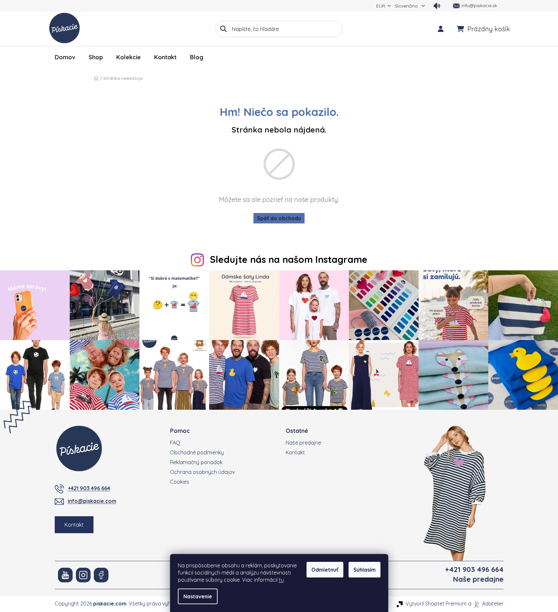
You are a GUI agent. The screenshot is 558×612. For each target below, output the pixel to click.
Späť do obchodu (279, 218)
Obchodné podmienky (197, 452)
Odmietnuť (324, 569)
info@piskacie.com (92, 501)
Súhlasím (364, 569)
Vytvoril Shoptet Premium (436, 603)
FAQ (175, 442)
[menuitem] (65, 57)
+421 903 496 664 (89, 488)
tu (281, 579)
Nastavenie (197, 596)
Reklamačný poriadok (196, 462)
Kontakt (74, 524)
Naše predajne (303, 442)
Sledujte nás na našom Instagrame (288, 259)
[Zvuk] (437, 5)
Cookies (179, 481)
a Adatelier (486, 603)
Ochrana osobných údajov (202, 472)
